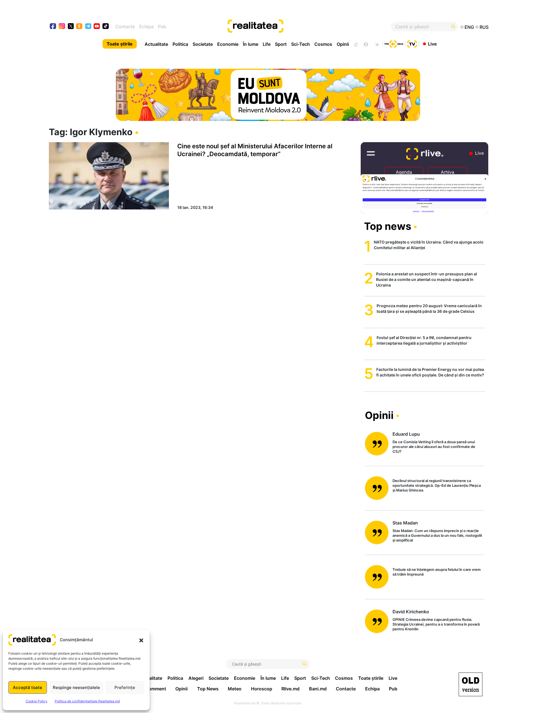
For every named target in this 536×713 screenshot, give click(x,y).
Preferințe (124, 687)
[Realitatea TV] (412, 43)
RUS (484, 27)
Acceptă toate (27, 687)
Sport (281, 44)
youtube (97, 26)
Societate (203, 44)
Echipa (146, 26)
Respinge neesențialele (76, 687)
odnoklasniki (79, 26)
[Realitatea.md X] (70, 25)
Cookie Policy (36, 701)
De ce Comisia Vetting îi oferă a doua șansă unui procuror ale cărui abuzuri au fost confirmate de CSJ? (434, 447)
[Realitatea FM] (394, 43)
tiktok (105, 26)
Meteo (234, 688)
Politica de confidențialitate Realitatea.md (87, 701)
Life (267, 44)
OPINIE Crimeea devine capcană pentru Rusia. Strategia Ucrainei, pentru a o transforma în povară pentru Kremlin (436, 624)
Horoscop (261, 688)
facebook (53, 26)
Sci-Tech (300, 44)
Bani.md (318, 688)
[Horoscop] (355, 44)
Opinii (343, 44)
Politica (180, 44)
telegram (88, 26)
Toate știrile (120, 44)
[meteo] (377, 44)
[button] (141, 640)
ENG (469, 27)
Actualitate (156, 44)
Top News (208, 688)
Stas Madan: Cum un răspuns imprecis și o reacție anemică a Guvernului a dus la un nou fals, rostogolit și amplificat (437, 535)
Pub (162, 26)
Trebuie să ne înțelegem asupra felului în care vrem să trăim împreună (437, 571)
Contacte (125, 26)
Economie (227, 44)
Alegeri (196, 678)
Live (432, 43)
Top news (387, 226)
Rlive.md (290, 688)
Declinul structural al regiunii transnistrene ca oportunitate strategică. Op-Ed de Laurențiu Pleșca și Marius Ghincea (437, 485)
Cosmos (323, 44)
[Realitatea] (290, 27)
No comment (152, 688)
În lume (250, 44)
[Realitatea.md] (470, 684)
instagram (62, 26)
